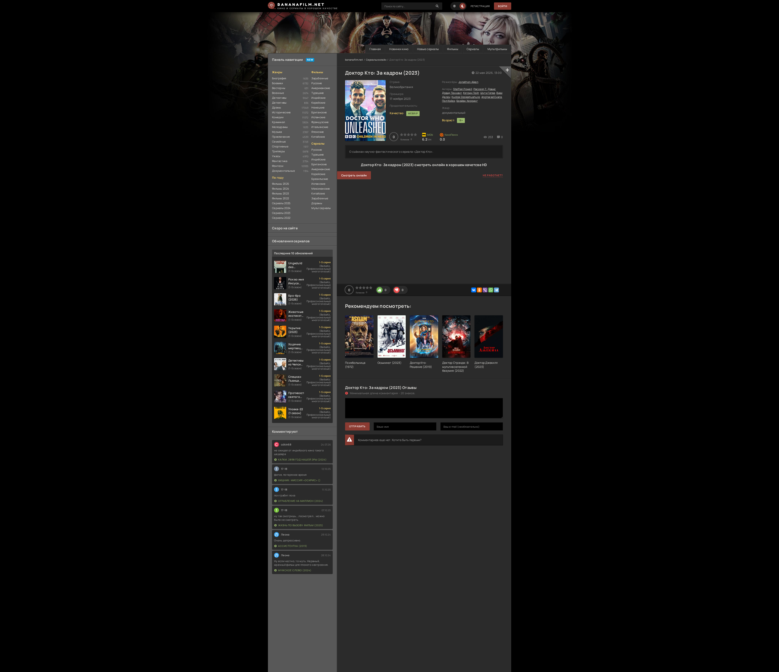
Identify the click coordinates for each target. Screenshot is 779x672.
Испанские (318, 117)
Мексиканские (320, 188)
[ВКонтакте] (473, 290)
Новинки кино (398, 49)
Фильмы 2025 (280, 184)
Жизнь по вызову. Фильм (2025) (300, 525)
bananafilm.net (354, 59)
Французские (320, 122)
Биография (279, 78)
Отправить (357, 426)
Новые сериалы (428, 49)
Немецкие (318, 107)
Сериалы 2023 (281, 213)
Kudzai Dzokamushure (466, 97)
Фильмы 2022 (280, 198)
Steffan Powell (462, 89)
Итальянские (319, 127)
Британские (319, 112)
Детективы (279, 98)
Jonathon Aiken (468, 82)
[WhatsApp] (490, 290)
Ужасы (276, 156)
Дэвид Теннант (452, 93)
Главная (375, 49)
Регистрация (480, 6)
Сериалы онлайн (376, 59)
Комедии (277, 117)
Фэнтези (277, 166)
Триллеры (278, 151)
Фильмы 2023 (280, 193)
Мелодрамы (280, 127)
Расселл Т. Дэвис (484, 89)
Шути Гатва (487, 93)
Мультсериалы (321, 208)
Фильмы (452, 49)
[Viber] (485, 290)
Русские (316, 83)
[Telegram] (496, 290)
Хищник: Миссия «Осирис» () (299, 480)
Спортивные (280, 146)
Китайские (318, 136)
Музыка (277, 132)
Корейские (318, 102)
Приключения (281, 136)
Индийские (318, 98)
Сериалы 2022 (281, 218)
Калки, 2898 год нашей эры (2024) (302, 459)
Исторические (281, 112)
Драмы (276, 107)
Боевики (277, 83)
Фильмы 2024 (280, 188)
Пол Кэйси (448, 101)
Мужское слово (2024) (294, 570)
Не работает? (493, 175)
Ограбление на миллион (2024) (300, 501)
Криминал (278, 122)
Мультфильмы (497, 49)
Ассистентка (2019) (292, 546)
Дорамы (316, 203)
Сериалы (473, 49)
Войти (502, 6)
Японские (317, 132)
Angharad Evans (491, 97)
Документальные (283, 171)
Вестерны (278, 88)
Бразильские (319, 179)
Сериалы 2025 (281, 203)
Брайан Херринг (467, 101)
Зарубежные (319, 78)
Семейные (279, 141)
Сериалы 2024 (281, 208)
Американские (320, 88)
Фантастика (279, 161)
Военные (278, 93)
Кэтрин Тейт (471, 93)
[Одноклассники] (479, 290)
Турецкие (317, 93)
